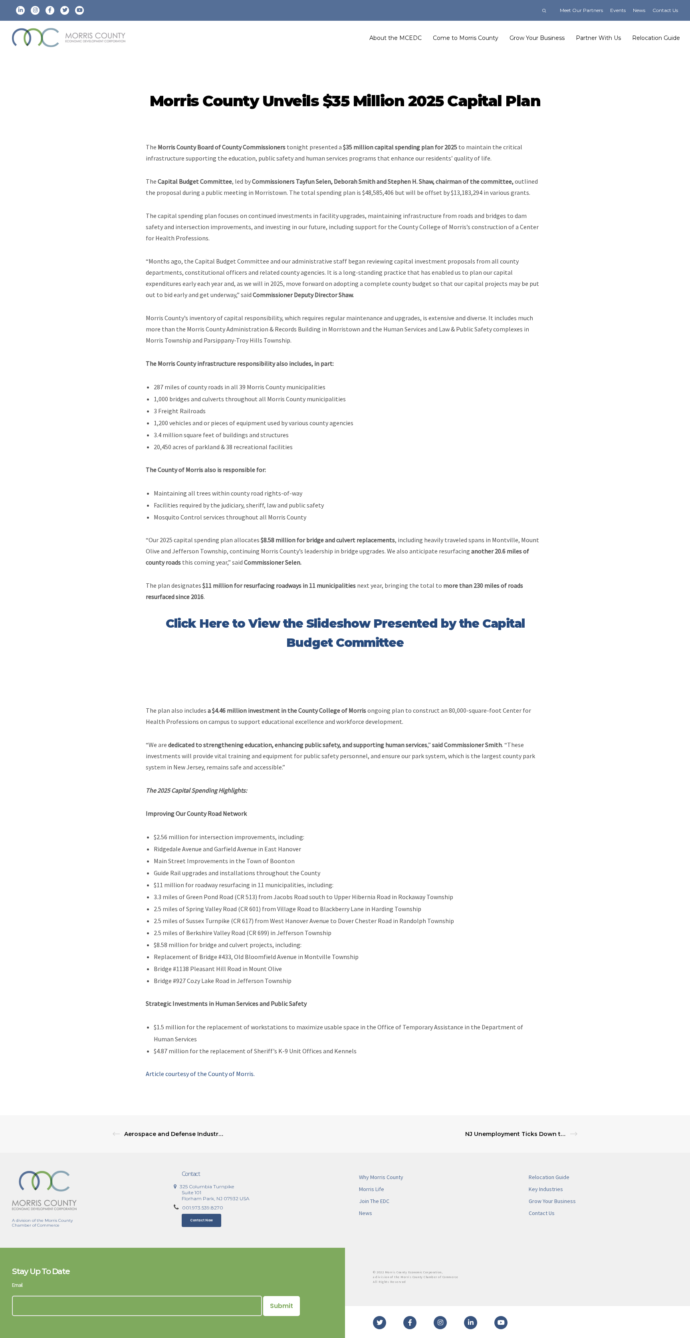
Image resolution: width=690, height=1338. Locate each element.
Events (618, 10)
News (639, 10)
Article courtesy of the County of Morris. (201, 1074)
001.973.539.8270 (202, 1208)
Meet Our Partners (581, 10)
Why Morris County (381, 1177)
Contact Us (665, 10)
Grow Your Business (552, 1201)
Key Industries (546, 1189)
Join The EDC (374, 1201)
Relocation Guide (549, 1177)
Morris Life (371, 1189)
